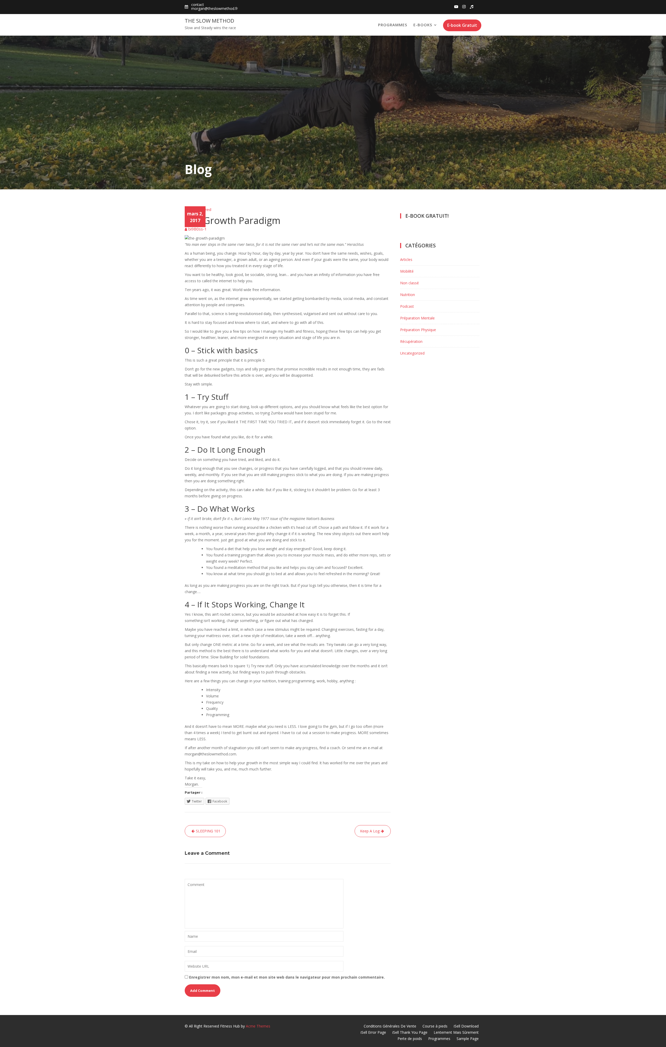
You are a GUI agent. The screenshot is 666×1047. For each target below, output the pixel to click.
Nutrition (407, 294)
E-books (422, 24)
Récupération (411, 341)
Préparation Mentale (417, 318)
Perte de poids (410, 1038)
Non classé (409, 282)
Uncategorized (198, 209)
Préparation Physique (418, 329)
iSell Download (466, 1026)
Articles (406, 259)
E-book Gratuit (462, 25)
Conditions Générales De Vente (390, 1026)
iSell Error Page (373, 1032)
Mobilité (407, 271)
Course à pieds (434, 1026)
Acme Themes (258, 1026)
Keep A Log (370, 830)
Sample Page (468, 1038)
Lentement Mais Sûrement (456, 1032)
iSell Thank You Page (409, 1032)
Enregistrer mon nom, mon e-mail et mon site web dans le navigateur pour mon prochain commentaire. (287, 977)
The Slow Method (209, 20)
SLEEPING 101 (208, 830)
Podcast (407, 306)
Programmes (392, 24)
